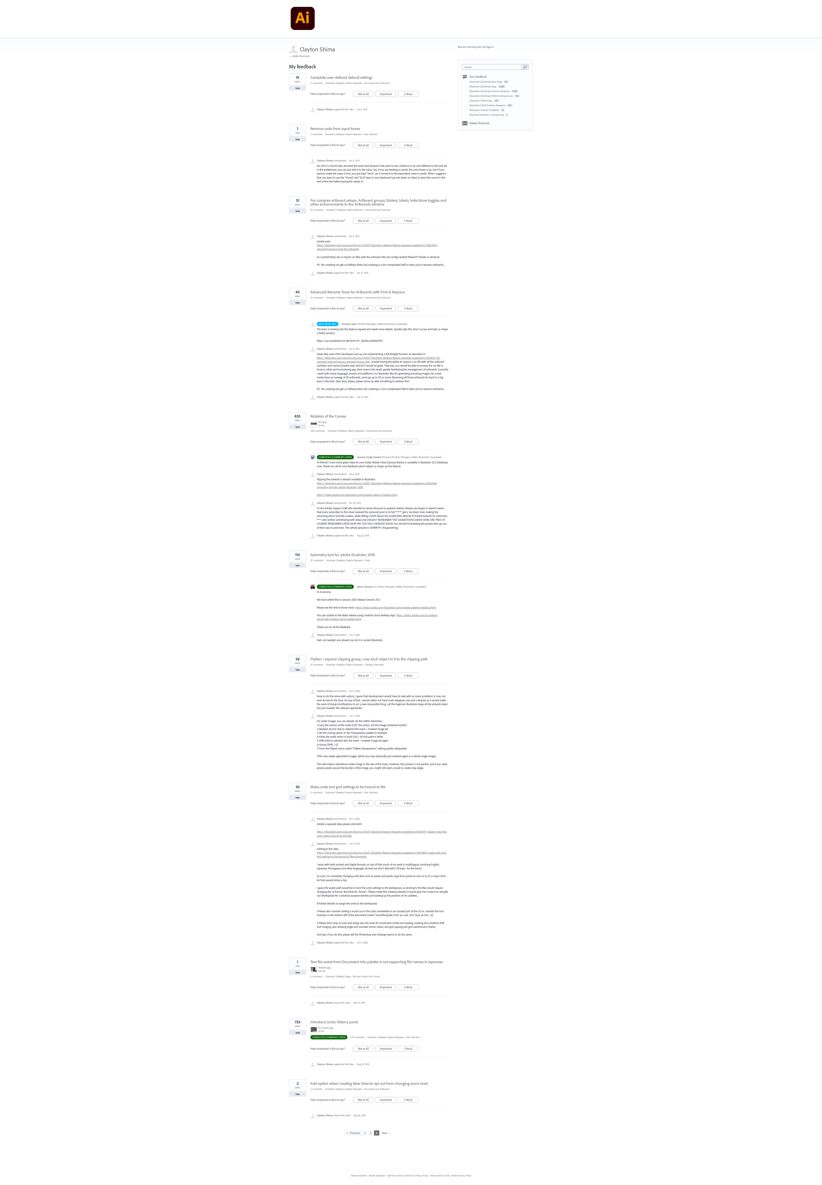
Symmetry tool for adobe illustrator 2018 (342, 554)
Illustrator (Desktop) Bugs (337, 976)
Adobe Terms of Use (440, 1175)
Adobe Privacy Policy (461, 1175)
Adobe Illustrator (479, 123)
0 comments (316, 976)
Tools (367, 560)
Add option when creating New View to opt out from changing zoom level (369, 1083)
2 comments (316, 134)
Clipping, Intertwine (374, 664)
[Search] (525, 67)
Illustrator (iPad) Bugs (481, 100)
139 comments (357, 1037)
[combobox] (493, 67)
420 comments (317, 430)
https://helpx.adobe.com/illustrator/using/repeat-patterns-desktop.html (357, 495)
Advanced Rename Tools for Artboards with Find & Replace (357, 292)
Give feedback (478, 77)
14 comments (316, 297)
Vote (297, 88)
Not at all (365, 94)
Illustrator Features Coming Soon (487, 114)
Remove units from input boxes (335, 128)
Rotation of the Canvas (328, 416)
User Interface (370, 134)
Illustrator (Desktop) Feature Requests (343, 83)
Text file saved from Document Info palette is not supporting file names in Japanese (376, 961)
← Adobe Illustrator (299, 56)
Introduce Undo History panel (334, 1021)
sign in (490, 46)
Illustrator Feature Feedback (484, 110)
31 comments (316, 664)
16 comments (316, 209)
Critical (411, 94)
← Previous (353, 1133)
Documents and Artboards (377, 83)
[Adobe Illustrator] (302, 19)
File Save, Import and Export (366, 976)
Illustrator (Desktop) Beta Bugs (486, 81)
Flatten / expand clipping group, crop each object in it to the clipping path (369, 659)
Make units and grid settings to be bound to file (348, 786)
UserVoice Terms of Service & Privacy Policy (408, 1175)
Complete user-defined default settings (341, 77)
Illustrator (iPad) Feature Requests (487, 105)
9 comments (316, 83)
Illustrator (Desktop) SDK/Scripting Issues (491, 95)
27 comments (316, 560)
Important (388, 94)
